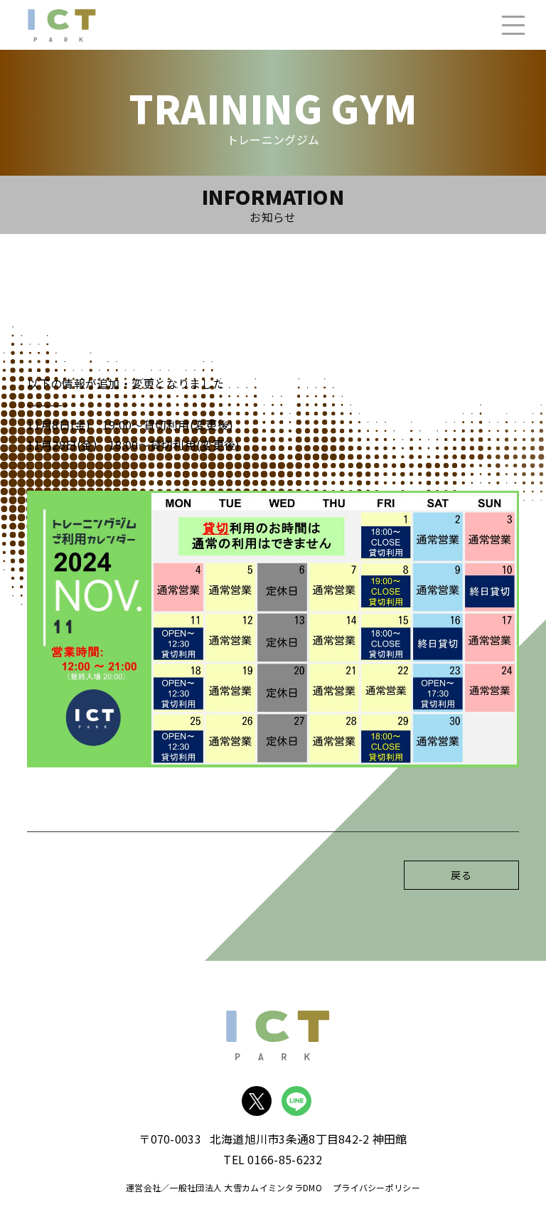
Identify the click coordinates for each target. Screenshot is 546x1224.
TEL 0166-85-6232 (272, 1159)
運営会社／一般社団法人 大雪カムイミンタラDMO (224, 1187)
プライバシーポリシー (376, 1187)
